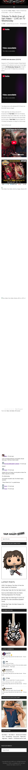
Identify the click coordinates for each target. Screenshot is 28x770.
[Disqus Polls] (14, 434)
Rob (7, 661)
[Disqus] (14, 472)
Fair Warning (9, 736)
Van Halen (12, 410)
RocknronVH (9, 670)
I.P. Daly (8, 678)
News (8, 410)
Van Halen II (12, 734)
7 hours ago (12, 666)
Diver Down (16, 736)
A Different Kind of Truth (20, 738)
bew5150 (8, 653)
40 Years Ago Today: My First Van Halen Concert (13, 590)
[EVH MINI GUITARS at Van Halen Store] (14, 645)
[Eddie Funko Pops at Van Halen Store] (14, 578)
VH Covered (17, 410)
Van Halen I (4, 734)
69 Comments (23, 23)
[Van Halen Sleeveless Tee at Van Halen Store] (14, 727)
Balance (10, 738)
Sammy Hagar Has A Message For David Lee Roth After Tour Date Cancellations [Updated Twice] (12, 599)
